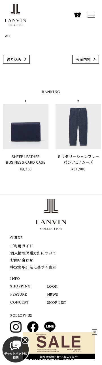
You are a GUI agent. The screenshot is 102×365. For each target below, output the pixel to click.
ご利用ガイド (21, 246)
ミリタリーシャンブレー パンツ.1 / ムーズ (78, 159)
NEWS (52, 295)
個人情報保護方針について (33, 253)
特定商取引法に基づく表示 (33, 267)
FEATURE (18, 294)
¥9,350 (26, 168)
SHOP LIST (56, 302)
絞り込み (14, 59)
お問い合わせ (21, 260)
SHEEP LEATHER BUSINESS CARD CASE (25, 159)
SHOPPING (20, 286)
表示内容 (83, 59)
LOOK (52, 286)
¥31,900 (78, 168)
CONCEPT (19, 302)
